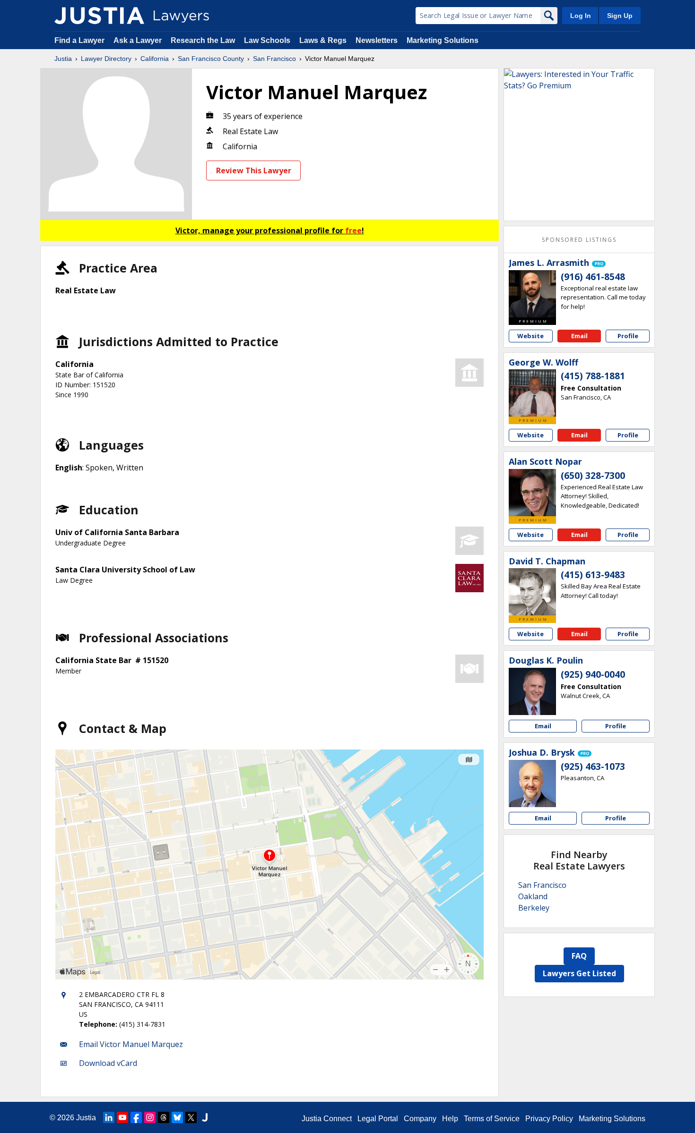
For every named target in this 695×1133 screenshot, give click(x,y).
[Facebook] (136, 1117)
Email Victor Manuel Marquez (131, 1044)
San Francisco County (211, 58)
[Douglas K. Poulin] (532, 691)
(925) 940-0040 (593, 674)
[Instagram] (150, 1117)
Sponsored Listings (579, 240)
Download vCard (108, 1063)
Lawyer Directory (106, 58)
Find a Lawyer (79, 40)
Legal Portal (377, 1119)
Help (450, 1119)
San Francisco (274, 58)
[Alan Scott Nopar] (532, 492)
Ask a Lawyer (138, 40)
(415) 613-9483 (593, 575)
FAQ (579, 956)
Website (530, 336)
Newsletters (377, 40)
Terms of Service (492, 1119)
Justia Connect (327, 1119)
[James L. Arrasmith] (532, 293)
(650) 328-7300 (593, 475)
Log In (580, 15)
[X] (191, 1117)
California (154, 58)
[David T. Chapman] (532, 591)
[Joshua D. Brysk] (532, 783)
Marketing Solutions (442, 40)
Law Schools (267, 40)
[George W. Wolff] (532, 393)
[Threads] (163, 1117)
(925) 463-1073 (593, 766)
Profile (627, 336)
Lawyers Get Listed (579, 973)
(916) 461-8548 (593, 277)
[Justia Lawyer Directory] (99, 15)
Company (420, 1119)
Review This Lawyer (253, 170)
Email (579, 336)
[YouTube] (122, 1117)
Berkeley (533, 908)
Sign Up (620, 15)
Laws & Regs (323, 40)
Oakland (532, 896)
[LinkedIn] (108, 1117)
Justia (63, 58)
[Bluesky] (177, 1117)
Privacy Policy (549, 1119)
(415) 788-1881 (593, 376)
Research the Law (203, 40)
